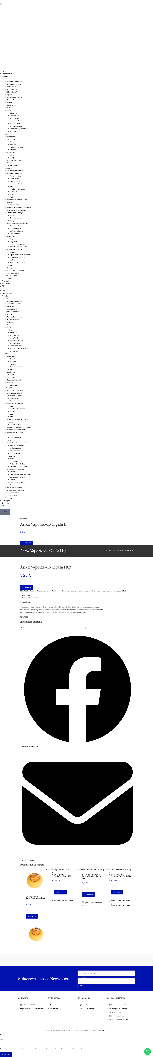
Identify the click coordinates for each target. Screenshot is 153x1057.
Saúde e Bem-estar (12, 273)
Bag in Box (13, 113)
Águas (9, 95)
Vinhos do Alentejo (16, 121)
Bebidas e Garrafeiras (12, 92)
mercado (78, 591)
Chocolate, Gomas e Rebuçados (19, 207)
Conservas (11, 236)
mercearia (86, 591)
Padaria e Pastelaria (14, 160)
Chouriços (13, 139)
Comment (81, 977)
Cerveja (10, 102)
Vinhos (9, 110)
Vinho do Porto (15, 116)
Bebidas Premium (13, 100)
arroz (67, 591)
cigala (72, 591)
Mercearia (8, 168)
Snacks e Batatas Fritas (15, 270)
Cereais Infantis (15, 205)
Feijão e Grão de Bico (17, 244)
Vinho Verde (14, 118)
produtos (109, 591)
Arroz (12, 186)
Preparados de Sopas (17, 263)
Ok (81, 986)
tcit (105, 1030)
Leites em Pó (12, 87)
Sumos (9, 108)
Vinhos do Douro (16, 126)
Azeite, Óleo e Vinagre (15, 213)
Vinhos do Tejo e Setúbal (19, 129)
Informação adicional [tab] (30, 598)
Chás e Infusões (16, 228)
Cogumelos (14, 242)
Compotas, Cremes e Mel (16, 210)
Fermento (13, 192)
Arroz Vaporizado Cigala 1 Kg (123, 550)
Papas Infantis (12, 89)
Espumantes (11, 105)
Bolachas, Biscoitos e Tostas (17, 200)
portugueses (100, 591)
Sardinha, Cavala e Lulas (18, 247)
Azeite (12, 215)
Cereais (10, 202)
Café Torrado (15, 234)
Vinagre (12, 221)
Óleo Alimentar (15, 218)
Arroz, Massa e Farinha (15, 184)
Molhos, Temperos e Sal (15, 249)
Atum (12, 239)
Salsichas (13, 150)
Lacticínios (11, 152)
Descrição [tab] (26, 595)
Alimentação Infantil (14, 81)
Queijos (12, 158)
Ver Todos (8, 278)
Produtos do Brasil (11, 276)
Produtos (5, 76)
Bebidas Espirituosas (14, 97)
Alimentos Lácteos (14, 84)
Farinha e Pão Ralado (17, 189)
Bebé (6, 79)
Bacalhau (13, 165)
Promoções (6, 281)
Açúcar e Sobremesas (15, 171)
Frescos (7, 134)
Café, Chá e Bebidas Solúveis (17, 223)
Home (4, 71)
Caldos (12, 252)
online (93, 591)
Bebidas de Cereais (17, 226)
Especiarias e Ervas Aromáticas (21, 255)
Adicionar (26, 543)
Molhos (12, 260)
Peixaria (10, 163)
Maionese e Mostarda (18, 257)
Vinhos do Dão (15, 123)
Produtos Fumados (17, 147)
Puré (11, 197)
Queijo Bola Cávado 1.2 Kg (63, 876)
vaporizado (117, 591)
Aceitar (6, 1055)
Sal (11, 265)
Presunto (13, 144)
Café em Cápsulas (17, 231)
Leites (12, 155)
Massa (12, 194)
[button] (3, 286)
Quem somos (7, 74)
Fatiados (13, 142)
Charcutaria (11, 137)
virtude (124, 591)
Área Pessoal (6, 284)
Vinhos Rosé (14, 131)
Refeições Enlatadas (14, 268)
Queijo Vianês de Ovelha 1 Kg (121, 876)
